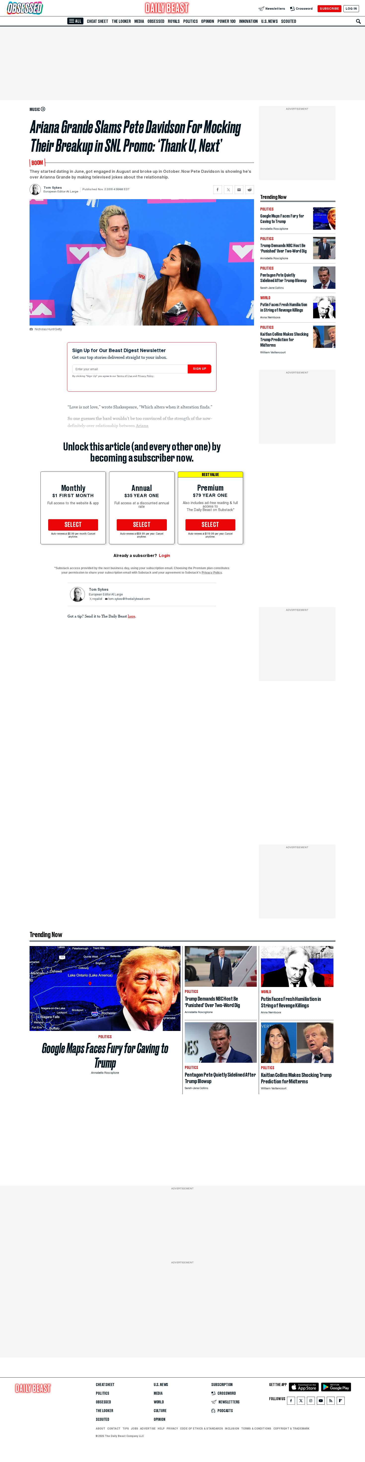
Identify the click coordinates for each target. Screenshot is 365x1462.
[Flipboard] (340, 1402)
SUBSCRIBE (329, 8)
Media (139, 21)
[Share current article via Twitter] (228, 189)
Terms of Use (125, 376)
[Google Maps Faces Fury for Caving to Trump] (324, 228)
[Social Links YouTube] (321, 1402)
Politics (190, 21)
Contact (113, 1428)
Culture (160, 1411)
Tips (125, 1428)
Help (161, 1428)
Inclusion (232, 1428)
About (100, 1428)
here (131, 616)
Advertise (148, 1428)
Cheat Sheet (97, 21)
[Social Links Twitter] (301, 1402)
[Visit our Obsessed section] (40, 8)
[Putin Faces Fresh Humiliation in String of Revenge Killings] (324, 317)
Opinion (207, 21)
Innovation (248, 21)
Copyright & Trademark (291, 1428)
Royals (174, 21)
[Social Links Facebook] (291, 1402)
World (159, 1402)
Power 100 (227, 21)
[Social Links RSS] (331, 1402)
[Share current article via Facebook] (217, 189)
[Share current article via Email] (239, 189)
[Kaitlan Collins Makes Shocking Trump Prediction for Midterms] (324, 346)
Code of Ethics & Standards (201, 1428)
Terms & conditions (256, 1428)
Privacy (172, 1428)
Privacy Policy (146, 376)
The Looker (121, 21)
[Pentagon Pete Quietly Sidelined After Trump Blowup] (324, 287)
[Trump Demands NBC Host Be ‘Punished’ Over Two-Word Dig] (324, 258)
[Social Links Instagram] (311, 1402)
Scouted (288, 21)
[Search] (358, 21)
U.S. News (269, 21)
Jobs (134, 1428)
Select (73, 525)
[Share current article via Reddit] (249, 189)
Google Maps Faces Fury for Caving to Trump (105, 1055)
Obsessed (155, 21)
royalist (97, 599)
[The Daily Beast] (167, 8)
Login (164, 555)
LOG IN (351, 8)
